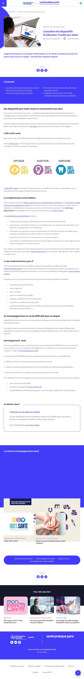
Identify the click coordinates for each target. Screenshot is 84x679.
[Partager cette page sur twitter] (42, 70)
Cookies (35, 672)
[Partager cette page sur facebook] (38, 70)
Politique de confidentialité (54, 666)
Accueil (5, 12)
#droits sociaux (63, 559)
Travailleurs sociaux (17, 666)
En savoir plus (42, 652)
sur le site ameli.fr (32, 425)
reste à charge (58, 211)
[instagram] (19, 642)
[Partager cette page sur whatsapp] (45, 70)
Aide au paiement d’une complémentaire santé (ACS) (43, 203)
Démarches (12, 12)
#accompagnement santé (45, 559)
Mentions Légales (34, 666)
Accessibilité (46, 672)
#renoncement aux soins (24, 559)
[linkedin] (15, 642)
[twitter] (11, 642)
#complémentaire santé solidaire (42, 561)
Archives (71, 666)
